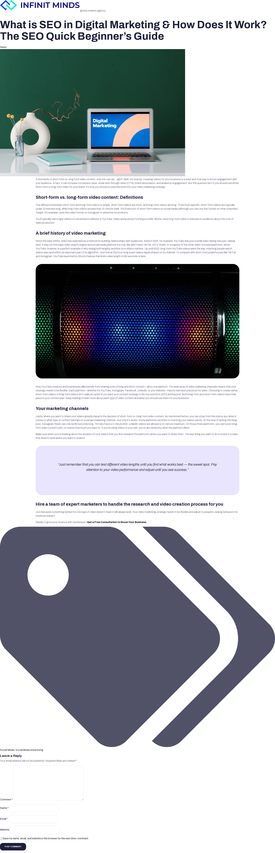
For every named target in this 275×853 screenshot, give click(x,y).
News (3, 47)
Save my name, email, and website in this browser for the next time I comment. (46, 838)
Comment (6, 799)
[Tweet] (137, 477)
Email (4, 819)
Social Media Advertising (29, 750)
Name (4, 808)
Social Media (7, 750)
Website (4, 829)
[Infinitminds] (40, 10)
